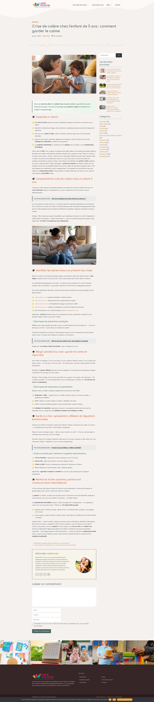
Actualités (102, 122)
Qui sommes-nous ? (108, 680)
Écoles (101, 133)
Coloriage (102, 129)
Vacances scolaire (85, 680)
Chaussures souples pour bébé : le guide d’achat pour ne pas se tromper (114, 86)
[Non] (152, 699)
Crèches (102, 131)
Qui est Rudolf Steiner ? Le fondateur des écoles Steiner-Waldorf (114, 71)
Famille (101, 145)
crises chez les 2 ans (41, 300)
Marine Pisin (46, 36)
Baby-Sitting (103, 124)
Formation (102, 147)
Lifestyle (102, 152)
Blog (108, 5)
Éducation (102, 140)
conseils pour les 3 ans (41, 304)
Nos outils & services (80, 5)
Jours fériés (83, 682)
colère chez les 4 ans (41, 307)
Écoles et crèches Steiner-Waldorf (110, 136)
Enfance (35, 22)
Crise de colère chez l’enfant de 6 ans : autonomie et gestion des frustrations (55, 545)
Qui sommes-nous (98, 5)
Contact (117, 5)
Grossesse (102, 149)
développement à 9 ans (71, 310)
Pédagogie (103, 156)
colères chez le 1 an (40, 297)
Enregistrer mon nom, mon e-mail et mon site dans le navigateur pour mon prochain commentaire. (61, 625)
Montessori (103, 154)
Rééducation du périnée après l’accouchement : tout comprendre (51, 543)
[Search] (119, 55)
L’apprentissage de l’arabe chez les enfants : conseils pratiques (114, 92)
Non (114, 699)
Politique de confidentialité (114, 697)
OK (110, 699)
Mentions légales (101, 697)
